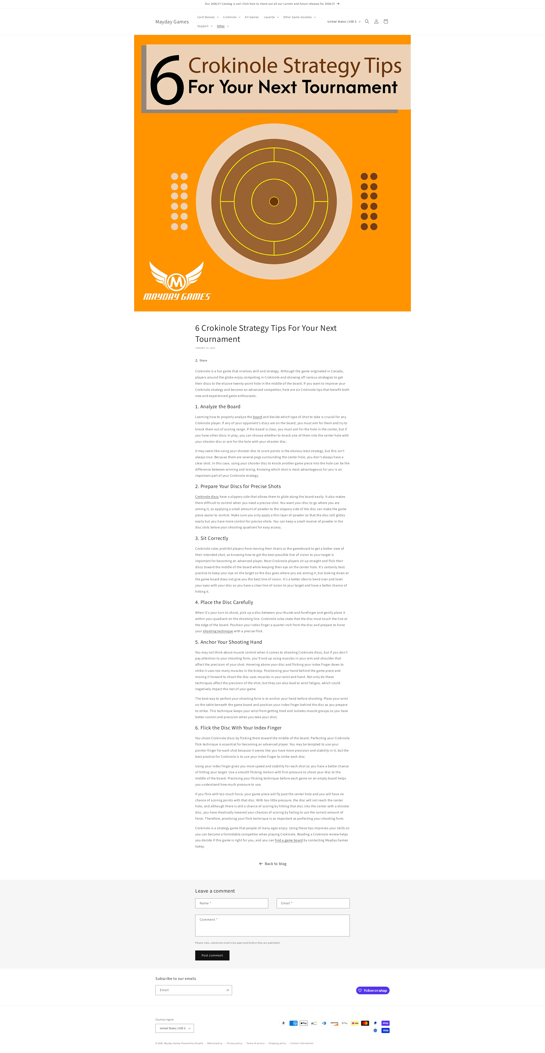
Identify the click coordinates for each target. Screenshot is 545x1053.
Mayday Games (172, 1043)
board (257, 417)
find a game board (289, 840)
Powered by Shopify (192, 1043)
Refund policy (214, 1043)
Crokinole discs (207, 496)
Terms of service (255, 1043)
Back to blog (276, 863)
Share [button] (203, 360)
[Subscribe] (227, 990)
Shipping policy (277, 1043)
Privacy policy (234, 1043)
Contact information (301, 1043)
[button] (208, 17)
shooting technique (218, 631)
